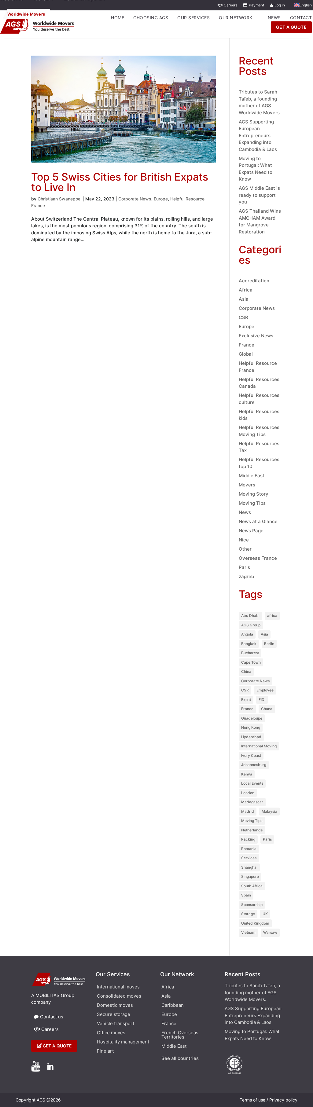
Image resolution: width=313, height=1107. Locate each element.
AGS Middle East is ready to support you (259, 195)
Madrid (247, 811)
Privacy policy (283, 1099)
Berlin (269, 643)
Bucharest (250, 653)
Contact (301, 17)
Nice (244, 540)
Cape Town (251, 662)
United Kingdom (255, 923)
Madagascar (252, 802)
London (247, 792)
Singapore (250, 876)
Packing (248, 839)
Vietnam (248, 932)
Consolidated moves (119, 996)
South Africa (252, 886)
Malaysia (269, 811)
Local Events (252, 783)
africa (272, 615)
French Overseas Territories (179, 1035)
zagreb (246, 576)
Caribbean (172, 1005)
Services (248, 858)
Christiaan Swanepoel (59, 198)
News (274, 17)
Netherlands (252, 830)
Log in (279, 5)
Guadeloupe (251, 718)
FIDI (262, 699)
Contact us (51, 1017)
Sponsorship (252, 904)
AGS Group (250, 625)
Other (245, 549)
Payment (256, 5)
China (246, 671)
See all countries (180, 1058)
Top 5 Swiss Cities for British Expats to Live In (119, 181)
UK (265, 913)
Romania (248, 848)
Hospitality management (123, 1042)
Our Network (235, 17)
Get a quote (57, 1045)
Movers (247, 485)
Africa (245, 290)
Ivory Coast (251, 755)
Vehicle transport (115, 1023)
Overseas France (258, 558)
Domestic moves (115, 1005)
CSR (243, 317)
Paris (244, 567)
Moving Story (253, 494)
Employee (265, 690)
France (246, 345)
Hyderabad (251, 737)
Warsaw (270, 932)
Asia (244, 299)
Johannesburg (253, 764)
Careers (230, 5)
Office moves (111, 1033)
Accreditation (254, 281)
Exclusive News (256, 336)
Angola (247, 634)
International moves (118, 987)
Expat (246, 699)
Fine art (105, 1051)
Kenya (246, 774)
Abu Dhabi (250, 615)
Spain (246, 895)
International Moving (259, 746)
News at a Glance (258, 521)
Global (246, 354)
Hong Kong (250, 727)
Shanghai (249, 867)
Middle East (251, 475)
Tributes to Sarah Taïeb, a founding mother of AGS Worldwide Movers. (252, 992)
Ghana (266, 708)
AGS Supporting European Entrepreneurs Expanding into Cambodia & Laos (258, 135)
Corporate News (134, 198)
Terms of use (252, 1099)
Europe (161, 198)
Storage (248, 913)
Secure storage (113, 1014)
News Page (251, 530)
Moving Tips (252, 503)
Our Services (193, 17)
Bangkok (248, 643)
